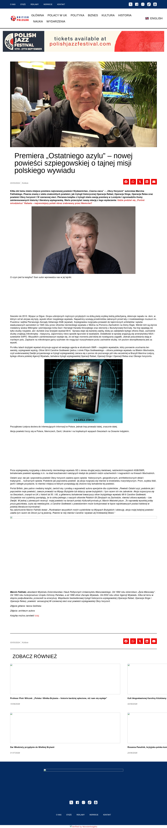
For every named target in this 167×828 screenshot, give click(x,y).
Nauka (38, 21)
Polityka (77, 15)
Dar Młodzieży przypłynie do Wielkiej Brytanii (32, 747)
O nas (12, 4)
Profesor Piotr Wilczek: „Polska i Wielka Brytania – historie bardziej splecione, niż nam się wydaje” (58, 698)
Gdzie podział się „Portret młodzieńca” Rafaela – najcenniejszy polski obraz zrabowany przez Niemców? (77, 202)
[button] (126, 181)
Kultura (108, 15)
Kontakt (61, 4)
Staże (23, 4)
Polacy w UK (57, 15)
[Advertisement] (83, 297)
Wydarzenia (55, 21)
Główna (37, 15)
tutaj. (37, 615)
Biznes (93, 15)
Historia (124, 15)
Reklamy (35, 4)
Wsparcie (48, 4)
